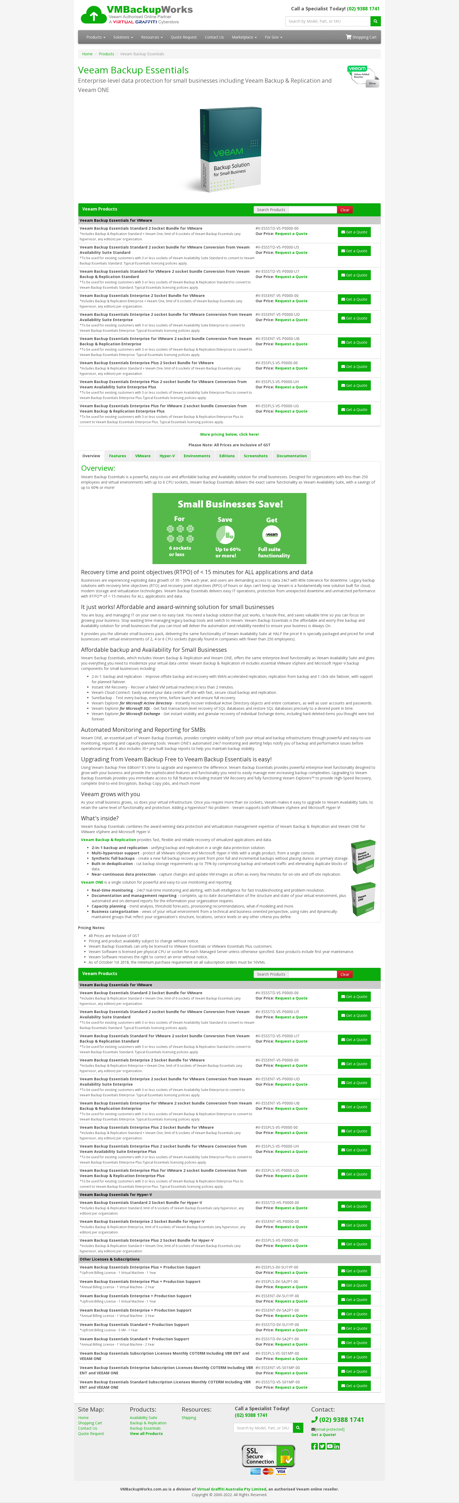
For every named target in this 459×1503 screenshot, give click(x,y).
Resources (150, 37)
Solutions (121, 37)
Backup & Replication (148, 1422)
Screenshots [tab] (256, 455)
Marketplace (243, 37)
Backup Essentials (145, 1428)
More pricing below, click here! (229, 434)
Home (87, 53)
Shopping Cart (364, 37)
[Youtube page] (330, 1447)
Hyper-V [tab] (167, 455)
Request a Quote (291, 233)
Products (94, 37)
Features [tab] (117, 455)
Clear (345, 209)
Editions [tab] (227, 455)
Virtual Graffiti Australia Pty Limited (231, 1489)
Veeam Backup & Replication (108, 839)
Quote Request (184, 37)
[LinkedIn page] (336, 1447)
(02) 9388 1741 (363, 8)
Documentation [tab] (292, 455)
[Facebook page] (314, 1447)
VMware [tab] (143, 455)
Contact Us (214, 37)
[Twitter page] (322, 1447)
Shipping (189, 1417)
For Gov (272, 37)
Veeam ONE (92, 882)
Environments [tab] (197, 455)
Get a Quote (356, 231)
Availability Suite (143, 1417)
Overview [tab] (91, 455)
